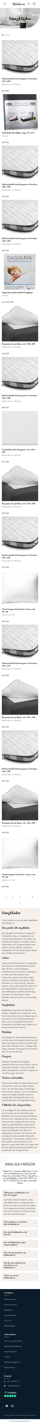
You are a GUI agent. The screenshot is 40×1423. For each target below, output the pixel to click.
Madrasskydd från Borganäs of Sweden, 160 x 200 (19, 397)
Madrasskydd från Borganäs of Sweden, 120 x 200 (19, 240)
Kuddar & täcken (10, 1305)
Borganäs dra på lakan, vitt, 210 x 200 (18, 504)
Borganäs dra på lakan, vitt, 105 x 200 (18, 717)
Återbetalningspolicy (12, 1362)
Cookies (7, 1357)
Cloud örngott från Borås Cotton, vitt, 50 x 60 (19, 876)
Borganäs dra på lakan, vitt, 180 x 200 (18, 344)
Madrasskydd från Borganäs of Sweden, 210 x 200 (19, 80)
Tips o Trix (8, 1320)
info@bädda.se (12, 1178)
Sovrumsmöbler (10, 1315)
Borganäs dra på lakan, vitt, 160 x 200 (18, 823)
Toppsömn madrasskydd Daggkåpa (17, 293)
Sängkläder (8, 1310)
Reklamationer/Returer (13, 1346)
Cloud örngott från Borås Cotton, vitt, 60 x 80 (19, 610)
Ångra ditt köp (9, 1367)
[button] (5, 4)
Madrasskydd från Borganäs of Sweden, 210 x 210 (19, 664)
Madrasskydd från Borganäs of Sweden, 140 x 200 (19, 770)
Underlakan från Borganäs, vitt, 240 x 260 (18, 451)
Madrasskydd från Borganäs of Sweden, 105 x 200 (19, 556)
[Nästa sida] (20, 902)
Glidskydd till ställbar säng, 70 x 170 (18, 133)
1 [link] (6, 897)
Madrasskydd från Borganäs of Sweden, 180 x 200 (19, 186)
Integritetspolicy (10, 1351)
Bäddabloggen (9, 1326)
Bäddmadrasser (10, 1299)
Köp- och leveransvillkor (13, 1341)
